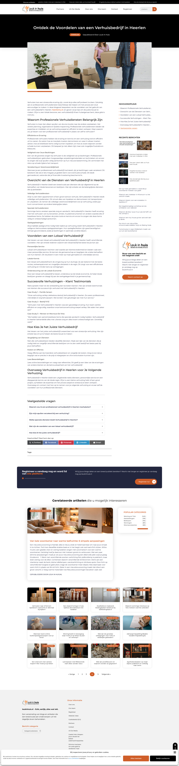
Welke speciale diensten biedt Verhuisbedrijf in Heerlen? (66, 420)
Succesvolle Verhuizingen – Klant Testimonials (136, 118)
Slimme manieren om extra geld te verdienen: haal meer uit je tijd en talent (75, 749)
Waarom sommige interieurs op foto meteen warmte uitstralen (137, 607)
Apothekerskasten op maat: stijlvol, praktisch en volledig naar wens (137, 663)
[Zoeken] (154, 9)
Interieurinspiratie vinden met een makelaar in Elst (139, 155)
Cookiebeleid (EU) (75, 719)
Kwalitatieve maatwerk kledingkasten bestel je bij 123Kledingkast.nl (105, 607)
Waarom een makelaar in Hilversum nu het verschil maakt (134, 195)
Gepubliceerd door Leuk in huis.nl (46, 574)
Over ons (89, 9)
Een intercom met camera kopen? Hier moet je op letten (41, 663)
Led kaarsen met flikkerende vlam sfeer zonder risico (73, 663)
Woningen (128, 523)
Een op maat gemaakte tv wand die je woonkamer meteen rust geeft (132, 189)
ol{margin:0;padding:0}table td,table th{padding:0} (137, 635)
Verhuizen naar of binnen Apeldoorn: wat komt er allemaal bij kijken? (41, 607)
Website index (74, 716)
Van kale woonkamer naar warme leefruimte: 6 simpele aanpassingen (127, 143)
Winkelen (75, 35)
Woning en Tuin (130, 516)
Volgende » (106, 674)
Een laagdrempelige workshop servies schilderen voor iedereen (132, 207)
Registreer (127, 9)
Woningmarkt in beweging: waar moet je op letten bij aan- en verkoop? (73, 635)
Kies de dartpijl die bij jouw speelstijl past (117, 2)
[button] (175, 752)
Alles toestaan (136, 758)
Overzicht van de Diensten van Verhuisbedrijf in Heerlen (136, 112)
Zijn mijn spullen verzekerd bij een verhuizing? (66, 413)
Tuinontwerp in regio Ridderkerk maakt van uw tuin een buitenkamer (135, 230)
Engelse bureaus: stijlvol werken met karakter (83, 2)
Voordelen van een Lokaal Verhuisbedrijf (136, 115)
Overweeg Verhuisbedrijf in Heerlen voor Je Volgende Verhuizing (136, 125)
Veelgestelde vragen (128, 128)
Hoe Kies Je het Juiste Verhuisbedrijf (135, 122)
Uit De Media (74, 9)
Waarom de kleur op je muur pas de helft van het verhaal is (135, 213)
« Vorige (71, 674)
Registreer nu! (144, 482)
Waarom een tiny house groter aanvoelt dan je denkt (135, 218)
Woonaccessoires (130, 525)
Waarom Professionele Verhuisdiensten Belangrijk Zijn (136, 108)
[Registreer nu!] (154, 482)
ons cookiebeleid (74, 758)
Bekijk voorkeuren (163, 758)
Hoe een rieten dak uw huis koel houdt (51, 2)
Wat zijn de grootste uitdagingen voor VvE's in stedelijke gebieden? (105, 635)
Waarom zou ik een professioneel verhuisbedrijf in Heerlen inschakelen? (66, 407)
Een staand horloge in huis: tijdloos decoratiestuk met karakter (73, 607)
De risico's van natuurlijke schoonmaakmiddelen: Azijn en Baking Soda (135, 224)
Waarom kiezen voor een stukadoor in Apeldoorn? (132, 201)
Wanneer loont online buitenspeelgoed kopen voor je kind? (42, 635)
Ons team (102, 9)
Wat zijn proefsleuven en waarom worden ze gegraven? (105, 663)
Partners (60, 9)
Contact (114, 9)
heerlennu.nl (57, 110)
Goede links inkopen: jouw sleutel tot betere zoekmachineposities (76, 737)
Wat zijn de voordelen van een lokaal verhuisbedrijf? (66, 426)
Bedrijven (127, 521)
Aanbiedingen (129, 518)
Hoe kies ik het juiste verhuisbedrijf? (66, 433)
